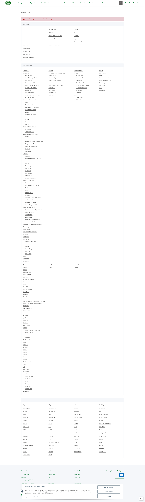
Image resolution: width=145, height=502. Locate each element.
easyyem (25, 294)
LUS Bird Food (52, 430)
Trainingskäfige (29, 212)
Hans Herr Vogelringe (105, 423)
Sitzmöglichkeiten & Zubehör (33, 158)
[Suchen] (121, 3)
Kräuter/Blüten (29, 97)
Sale (24, 256)
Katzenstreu (79, 100)
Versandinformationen (55, 39)
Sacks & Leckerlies (81, 78)
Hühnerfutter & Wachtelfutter (57, 73)
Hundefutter (79, 75)
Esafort (76, 420)
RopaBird (25, 342)
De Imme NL (26, 417)
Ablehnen (109, 496)
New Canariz (26, 310)
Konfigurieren (109, 491)
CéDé (24, 284)
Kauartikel (79, 80)
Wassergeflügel (53, 78)
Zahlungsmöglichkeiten (55, 35)
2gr (24, 366)
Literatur (25, 234)
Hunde (76, 73)
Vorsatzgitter (28, 214)
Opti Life (25, 436)
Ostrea (25, 439)
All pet (25, 267)
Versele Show (77, 451)
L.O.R (24, 299)
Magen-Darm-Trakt (30, 144)
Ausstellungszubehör (31, 205)
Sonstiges (28, 151)
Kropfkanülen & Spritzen (32, 185)
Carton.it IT (52, 411)
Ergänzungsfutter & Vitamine (31, 134)
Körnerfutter (28, 75)
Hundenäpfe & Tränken (82, 85)
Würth (50, 455)
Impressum (28, 497)
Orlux (26, 381)
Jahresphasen (27, 239)
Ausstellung (28, 249)
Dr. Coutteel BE (103, 417)
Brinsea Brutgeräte (28, 279)
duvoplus (25, 420)
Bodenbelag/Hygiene (105, 80)
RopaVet (76, 445)
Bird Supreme (27, 272)
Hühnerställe (52, 92)
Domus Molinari (27, 289)
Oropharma (28, 388)
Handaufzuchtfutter (30, 83)
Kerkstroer (102, 426)
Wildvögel (26, 258)
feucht (27, 124)
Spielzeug (26, 227)
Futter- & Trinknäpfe (105, 78)
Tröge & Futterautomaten (56, 85)
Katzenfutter (79, 97)
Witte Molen (26, 325)
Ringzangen (28, 175)
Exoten (27, 112)
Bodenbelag (26, 229)
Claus (24, 357)
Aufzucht (27, 244)
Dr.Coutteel (26, 340)
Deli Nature (26, 287)
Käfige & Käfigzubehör (29, 207)
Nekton (25, 359)
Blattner (25, 277)
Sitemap (76, 35)
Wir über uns (52, 29)
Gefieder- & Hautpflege (31, 139)
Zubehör (25, 153)
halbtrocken (28, 122)
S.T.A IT (25, 448)
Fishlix (25, 423)
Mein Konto (26, 48)
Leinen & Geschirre (81, 87)
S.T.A (24, 364)
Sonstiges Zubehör (30, 178)
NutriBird (28, 386)
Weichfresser (29, 90)
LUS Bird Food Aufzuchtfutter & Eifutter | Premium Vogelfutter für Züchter (34, 302)
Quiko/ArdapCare (28, 362)
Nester (27, 190)
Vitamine (27, 136)
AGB (75, 32)
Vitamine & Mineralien (55, 80)
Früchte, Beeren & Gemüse (32, 95)
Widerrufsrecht (78, 42)
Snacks (101, 75)
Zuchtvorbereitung (30, 241)
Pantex (25, 313)
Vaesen (25, 349)
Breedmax (28, 129)
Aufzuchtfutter (29, 332)
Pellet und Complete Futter (32, 330)
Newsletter (52, 42)
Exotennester (29, 183)
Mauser (27, 246)
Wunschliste (26, 54)
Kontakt (51, 32)
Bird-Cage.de (27, 408)
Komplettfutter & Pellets (32, 85)
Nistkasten (28, 195)
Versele (25, 374)
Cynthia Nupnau (103, 414)
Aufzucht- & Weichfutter (30, 100)
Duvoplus (26, 291)
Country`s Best (78, 414)
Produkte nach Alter (81, 83)
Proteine (27, 149)
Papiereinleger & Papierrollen (33, 210)
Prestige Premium (54, 442)
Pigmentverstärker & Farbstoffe (34, 141)
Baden (27, 161)
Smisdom (101, 448)
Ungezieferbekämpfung (30, 232)
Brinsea (25, 411)
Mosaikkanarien (29, 105)
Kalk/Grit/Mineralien (31, 146)
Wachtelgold (102, 451)
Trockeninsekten (29, 92)
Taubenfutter (52, 75)
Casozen (25, 282)
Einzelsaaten (28, 80)
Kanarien (27, 102)
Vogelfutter (26, 73)
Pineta (25, 327)
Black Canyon (27, 274)
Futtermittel (102, 73)
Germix (25, 352)
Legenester (52, 90)
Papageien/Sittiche (30, 109)
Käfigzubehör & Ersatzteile (32, 219)
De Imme (25, 344)
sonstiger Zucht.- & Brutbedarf (33, 197)
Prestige (27, 384)
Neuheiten (78, 265)
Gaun (50, 423)
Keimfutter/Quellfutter (31, 78)
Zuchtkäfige (28, 217)
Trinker (27, 163)
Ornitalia (25, 347)
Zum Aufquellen (29, 131)
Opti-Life (27, 379)
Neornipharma (27, 308)
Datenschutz (36, 497)
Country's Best (29, 376)
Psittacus (25, 315)
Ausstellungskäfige (30, 202)
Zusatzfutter (28, 335)
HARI (50, 426)
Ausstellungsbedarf (28, 200)
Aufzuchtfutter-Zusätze (29, 127)
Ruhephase (28, 251)
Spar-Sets (26, 236)
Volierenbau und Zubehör (30, 222)
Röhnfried (26, 320)
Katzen (76, 95)
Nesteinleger (28, 188)
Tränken (51, 83)
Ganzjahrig (28, 253)
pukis (24, 318)
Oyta (50, 439)
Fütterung (28, 166)
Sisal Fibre (26, 369)
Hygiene (27, 337)
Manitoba (26, 305)
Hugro (25, 296)
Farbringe (28, 170)
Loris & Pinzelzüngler (31, 87)
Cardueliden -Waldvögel (32, 107)
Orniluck (51, 436)
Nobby (76, 433)
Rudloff (101, 445)
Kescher (27, 156)
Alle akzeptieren (108, 487)
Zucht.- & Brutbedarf (29, 180)
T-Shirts (51, 267)
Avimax (25, 269)
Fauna (101, 420)
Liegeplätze (79, 90)
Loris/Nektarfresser (30, 114)
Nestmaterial (29, 192)
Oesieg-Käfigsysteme (105, 433)
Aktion (76, 267)
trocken (27, 119)
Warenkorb (26, 45)
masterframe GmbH (54, 45)
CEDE (100, 411)
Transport (28, 168)
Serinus (25, 323)
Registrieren (26, 51)
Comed (25, 354)
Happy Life (26, 426)
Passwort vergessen (28, 57)
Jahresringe (28, 173)
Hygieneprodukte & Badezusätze (32, 224)
